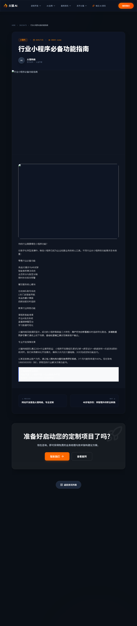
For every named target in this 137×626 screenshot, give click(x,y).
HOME (14, 25)
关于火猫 (80, 5)
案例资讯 (64, 5)
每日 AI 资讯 (101, 5)
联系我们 (126, 5)
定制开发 (34, 5)
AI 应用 (50, 5)
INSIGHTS (23, 25)
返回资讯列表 (70, 484)
